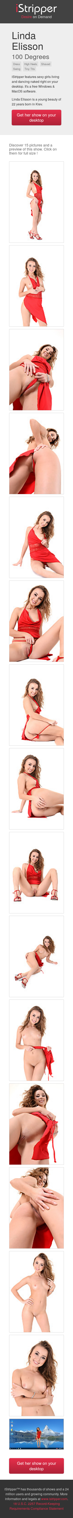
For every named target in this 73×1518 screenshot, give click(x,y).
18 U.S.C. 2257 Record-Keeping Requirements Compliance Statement (36, 1506)
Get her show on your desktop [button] (36, 117)
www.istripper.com (54, 1498)
